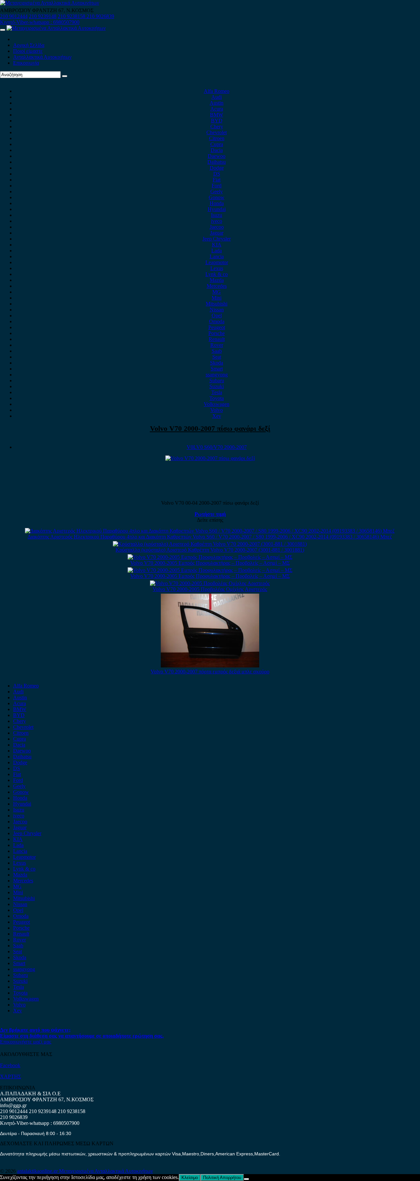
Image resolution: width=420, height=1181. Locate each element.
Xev (216, 416)
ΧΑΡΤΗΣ (10, 1076)
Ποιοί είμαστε (28, 51)
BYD (216, 120)
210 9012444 (14, 16)
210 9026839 (100, 16)
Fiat (216, 179)
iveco (216, 221)
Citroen (216, 138)
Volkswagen (216, 404)
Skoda (216, 363)
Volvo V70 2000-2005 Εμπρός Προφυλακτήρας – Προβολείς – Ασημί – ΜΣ (210, 563)
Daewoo (216, 156)
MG (216, 292)
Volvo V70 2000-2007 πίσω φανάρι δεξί (210, 428)
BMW (216, 114)
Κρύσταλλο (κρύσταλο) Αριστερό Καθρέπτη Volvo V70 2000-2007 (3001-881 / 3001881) (210, 550)
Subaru (216, 380)
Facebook (10, 1065)
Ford (216, 185)
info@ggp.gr (13, 1105)
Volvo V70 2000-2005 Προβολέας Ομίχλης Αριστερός (210, 589)
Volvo (216, 410)
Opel (217, 315)
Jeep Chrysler (216, 239)
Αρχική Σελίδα (28, 45)
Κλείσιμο (189, 1177)
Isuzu (216, 215)
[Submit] (64, 76)
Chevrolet (216, 132)
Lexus (216, 268)
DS (216, 174)
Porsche (216, 333)
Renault (217, 339)
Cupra (216, 144)
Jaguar (216, 233)
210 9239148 (42, 16)
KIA (216, 244)
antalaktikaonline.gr (38, 1171)
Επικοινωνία (26, 63)
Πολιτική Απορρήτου (222, 1177)
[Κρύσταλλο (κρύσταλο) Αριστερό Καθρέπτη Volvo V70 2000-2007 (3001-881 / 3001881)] (210, 544)
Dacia (217, 150)
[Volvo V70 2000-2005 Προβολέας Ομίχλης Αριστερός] (210, 583)
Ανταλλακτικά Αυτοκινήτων (42, 57)
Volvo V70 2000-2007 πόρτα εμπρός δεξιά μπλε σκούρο (210, 671)
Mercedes (217, 286)
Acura (216, 109)
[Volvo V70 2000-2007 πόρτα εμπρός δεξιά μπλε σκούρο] (210, 665)
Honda (217, 203)
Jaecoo (217, 227)
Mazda (217, 280)
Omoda (216, 321)
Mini (216, 298)
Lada (216, 250)
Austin (216, 103)
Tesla (216, 392)
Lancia (217, 256)
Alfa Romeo (216, 91)
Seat (216, 357)
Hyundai (217, 209)
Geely (216, 191)
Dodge (217, 168)
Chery (216, 126)
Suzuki (216, 386)
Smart (217, 368)
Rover (216, 345)
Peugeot (216, 327)
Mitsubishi (216, 303)
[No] (246, 1179)
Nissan (217, 309)
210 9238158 (72, 16)
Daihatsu (216, 162)
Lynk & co (216, 274)
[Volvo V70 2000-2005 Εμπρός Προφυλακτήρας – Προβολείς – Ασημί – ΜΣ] (210, 557)
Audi (216, 97)
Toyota (216, 398)
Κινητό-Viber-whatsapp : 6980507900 (39, 22)
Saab (217, 351)
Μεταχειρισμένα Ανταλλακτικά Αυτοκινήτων (106, 1171)
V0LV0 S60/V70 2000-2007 (217, 447)
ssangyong (217, 374)
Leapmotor (216, 262)
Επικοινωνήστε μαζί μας (25, 1041)
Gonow (216, 197)
